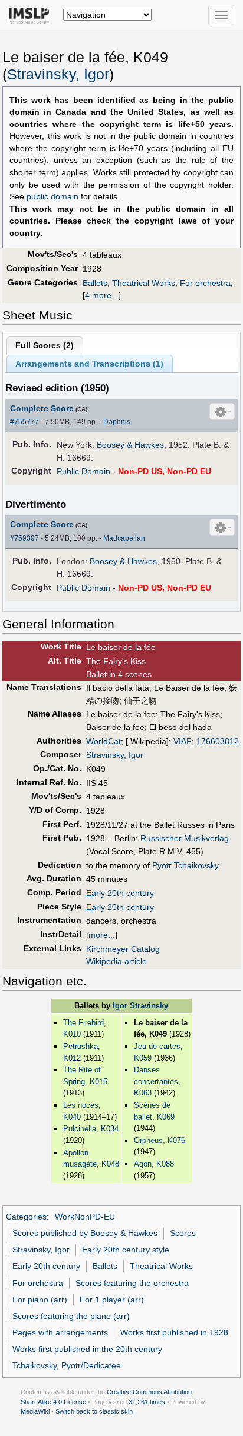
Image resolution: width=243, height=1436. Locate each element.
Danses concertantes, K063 (157, 1081)
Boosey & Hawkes (130, 444)
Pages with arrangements (60, 1332)
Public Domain (83, 471)
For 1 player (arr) (112, 1299)
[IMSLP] (31, 14)
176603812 (217, 741)
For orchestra (205, 283)
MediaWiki (35, 1411)
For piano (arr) (39, 1299)
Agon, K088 (154, 1164)
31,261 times (147, 1401)
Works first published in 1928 (174, 1332)
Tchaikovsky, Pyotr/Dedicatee (66, 1365)
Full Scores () (44, 345)
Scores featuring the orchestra (132, 1283)
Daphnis (116, 422)
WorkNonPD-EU (85, 1216)
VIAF (182, 741)
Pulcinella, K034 (91, 1128)
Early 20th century (120, 893)
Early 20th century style (125, 1249)
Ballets (95, 283)
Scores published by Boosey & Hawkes (84, 1233)
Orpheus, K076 (159, 1140)
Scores (183, 1233)
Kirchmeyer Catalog (123, 949)
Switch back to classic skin (94, 1411)
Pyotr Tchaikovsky (185, 865)
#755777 (24, 422)
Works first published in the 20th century (87, 1349)
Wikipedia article (116, 961)
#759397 (24, 538)
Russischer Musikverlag (184, 838)
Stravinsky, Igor (58, 74)
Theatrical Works (143, 283)
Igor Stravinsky (140, 1005)
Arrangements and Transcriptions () (89, 363)
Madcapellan (124, 538)
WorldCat (103, 741)
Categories (26, 1216)
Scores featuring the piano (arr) (71, 1316)
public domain (52, 196)
